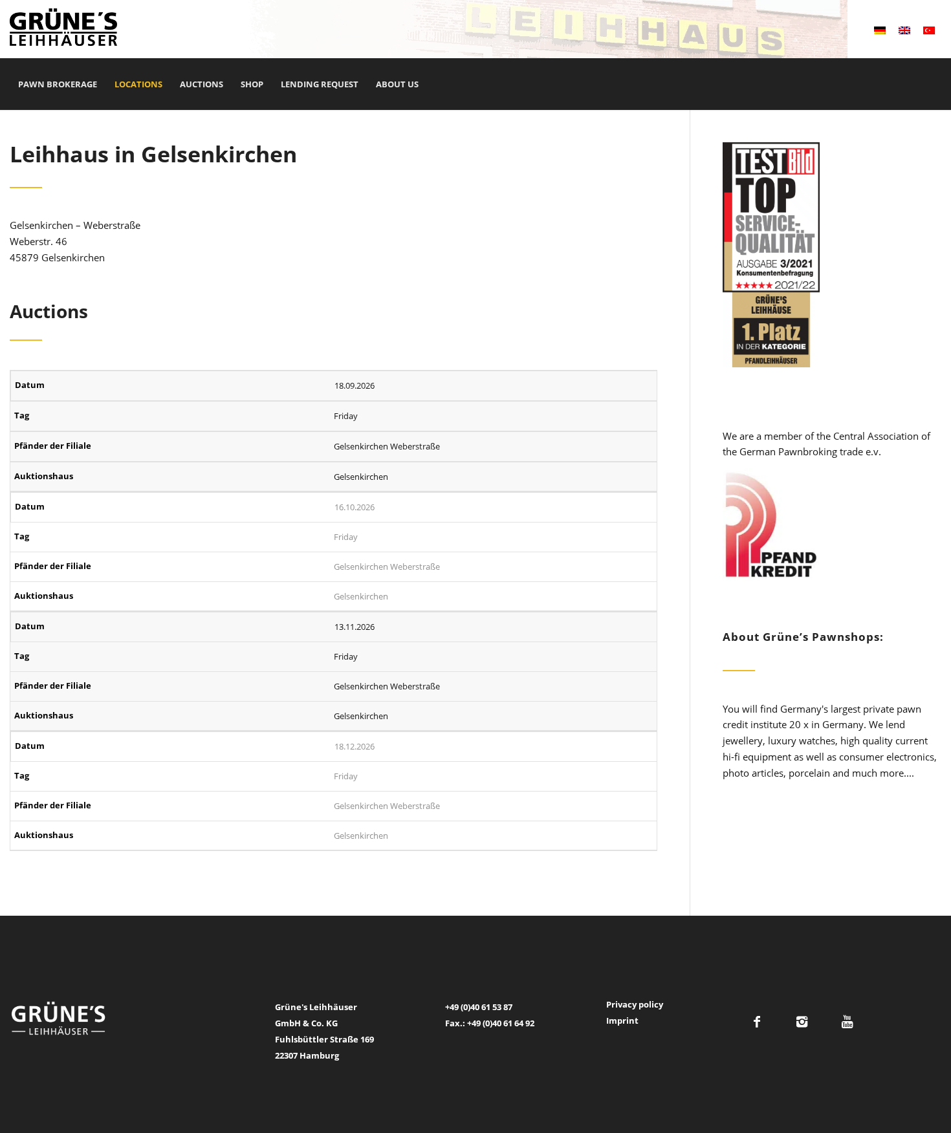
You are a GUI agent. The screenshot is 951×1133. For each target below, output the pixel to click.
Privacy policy (634, 1004)
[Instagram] (802, 1021)
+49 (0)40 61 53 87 (478, 1007)
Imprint (622, 1020)
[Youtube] (847, 1021)
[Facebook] (757, 1021)
